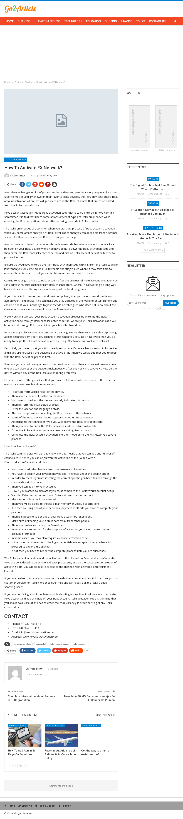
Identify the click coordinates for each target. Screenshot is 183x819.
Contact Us (157, 21)
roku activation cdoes (22, 644)
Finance (126, 21)
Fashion (66, 805)
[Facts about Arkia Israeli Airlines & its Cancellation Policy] (61, 735)
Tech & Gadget (46, 805)
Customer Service (16, 159)
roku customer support (59, 644)
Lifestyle (27, 805)
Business (24, 21)
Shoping (111, 21)
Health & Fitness (48, 21)
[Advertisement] (91, 52)
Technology (73, 21)
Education (93, 21)
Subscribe (170, 302)
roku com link (40, 644)
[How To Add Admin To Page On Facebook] (24, 735)
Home (10, 21)
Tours (140, 21)
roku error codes (80, 644)
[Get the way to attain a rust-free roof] (98, 735)
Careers (153, 179)
